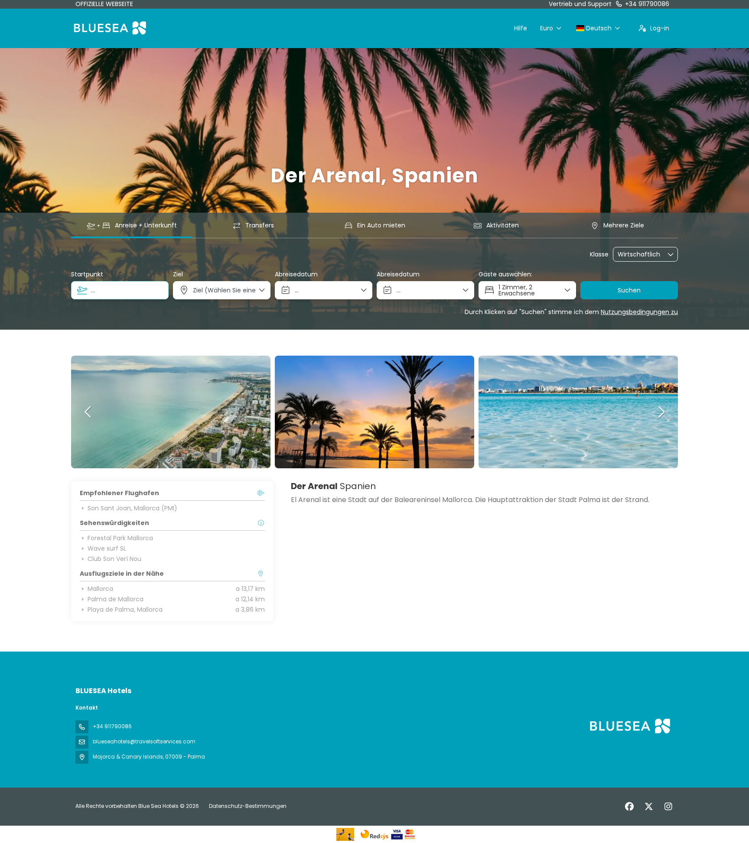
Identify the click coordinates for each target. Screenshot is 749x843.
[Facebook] (629, 807)
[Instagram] (668, 807)
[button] (88, 412)
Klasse (599, 254)
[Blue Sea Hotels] (629, 726)
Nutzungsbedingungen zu (639, 312)
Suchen (629, 290)
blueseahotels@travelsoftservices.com (144, 741)
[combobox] (120, 290)
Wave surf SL (107, 548)
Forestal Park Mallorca (120, 538)
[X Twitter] (648, 807)
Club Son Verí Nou (114, 559)
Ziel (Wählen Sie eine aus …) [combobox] (225, 290)
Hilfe (520, 28)
